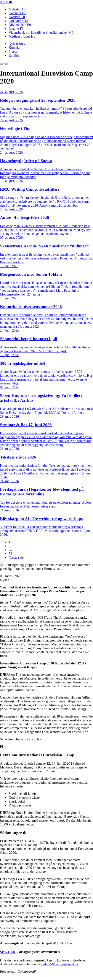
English (14, 55)
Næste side (16, 557)
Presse (13, 51)
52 (10, 553)
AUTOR (6, 2)
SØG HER (8, 952)
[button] (1, 64)
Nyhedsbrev (17, 44)
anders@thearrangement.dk (59, 964)
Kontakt (14, 47)
